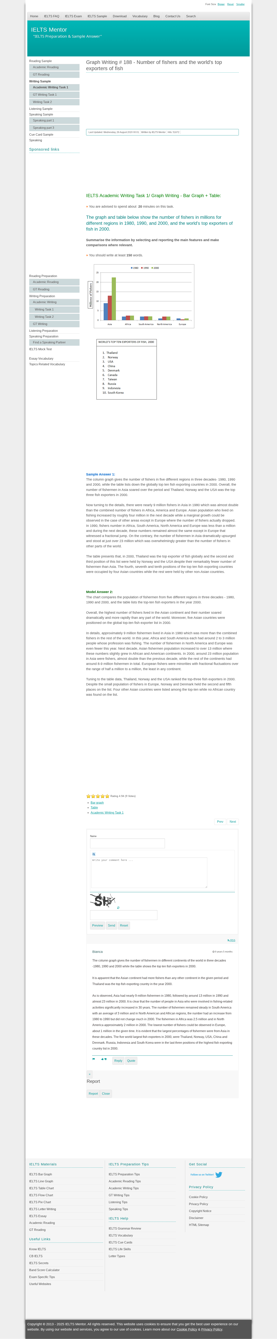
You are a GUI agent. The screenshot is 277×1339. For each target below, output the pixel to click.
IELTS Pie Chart (40, 1202)
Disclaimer (196, 1218)
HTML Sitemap (199, 1225)
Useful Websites (40, 1284)
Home (34, 16)
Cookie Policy (198, 1197)
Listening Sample (41, 108)
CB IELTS (36, 1256)
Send (111, 925)
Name (93, 836)
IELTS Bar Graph (40, 1174)
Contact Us (172, 16)
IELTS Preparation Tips (124, 1174)
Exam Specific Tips (42, 1277)
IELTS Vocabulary (121, 1235)
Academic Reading (46, 67)
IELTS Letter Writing (42, 1209)
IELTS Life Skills (120, 1249)
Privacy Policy (198, 1204)
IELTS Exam (73, 16)
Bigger (221, 4)
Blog (156, 16)
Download (120, 16)
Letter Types (117, 1256)
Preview (97, 925)
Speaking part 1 (43, 120)
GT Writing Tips (119, 1195)
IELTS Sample (97, 16)
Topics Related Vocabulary (47, 364)
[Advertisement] (54, 213)
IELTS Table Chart (41, 1188)
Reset (230, 4)
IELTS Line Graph (41, 1181)
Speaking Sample (41, 114)
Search (191, 16)
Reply (118, 1060)
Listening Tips (118, 1202)
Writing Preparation (42, 296)
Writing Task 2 (42, 102)
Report (93, 1093)
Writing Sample (40, 81)
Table (94, 807)
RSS (232, 940)
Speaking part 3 (43, 127)
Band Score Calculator (44, 1270)
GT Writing (40, 324)
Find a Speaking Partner (49, 342)
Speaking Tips (118, 1209)
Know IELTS (37, 1249)
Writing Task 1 (44, 309)
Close (106, 1093)
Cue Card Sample (41, 134)
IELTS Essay (38, 1216)
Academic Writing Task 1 (50, 87)
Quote (131, 1060)
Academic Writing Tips (124, 1188)
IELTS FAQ (51, 16)
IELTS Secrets (38, 1263)
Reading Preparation (43, 276)
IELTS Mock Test (40, 349)
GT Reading (41, 74)
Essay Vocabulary (41, 358)
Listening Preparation (43, 330)
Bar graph (97, 802)
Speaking (35, 140)
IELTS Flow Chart (41, 1195)
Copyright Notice (200, 1211)
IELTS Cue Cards (120, 1242)
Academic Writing (45, 302)
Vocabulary (140, 16)
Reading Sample (40, 61)
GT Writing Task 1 (45, 94)
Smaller (240, 4)
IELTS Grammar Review (125, 1228)
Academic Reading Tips (125, 1181)
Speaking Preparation (43, 336)
